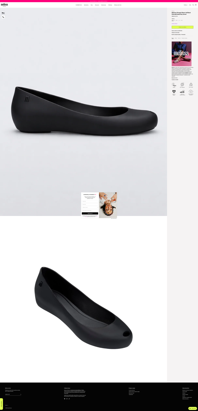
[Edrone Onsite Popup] (99, 205)
